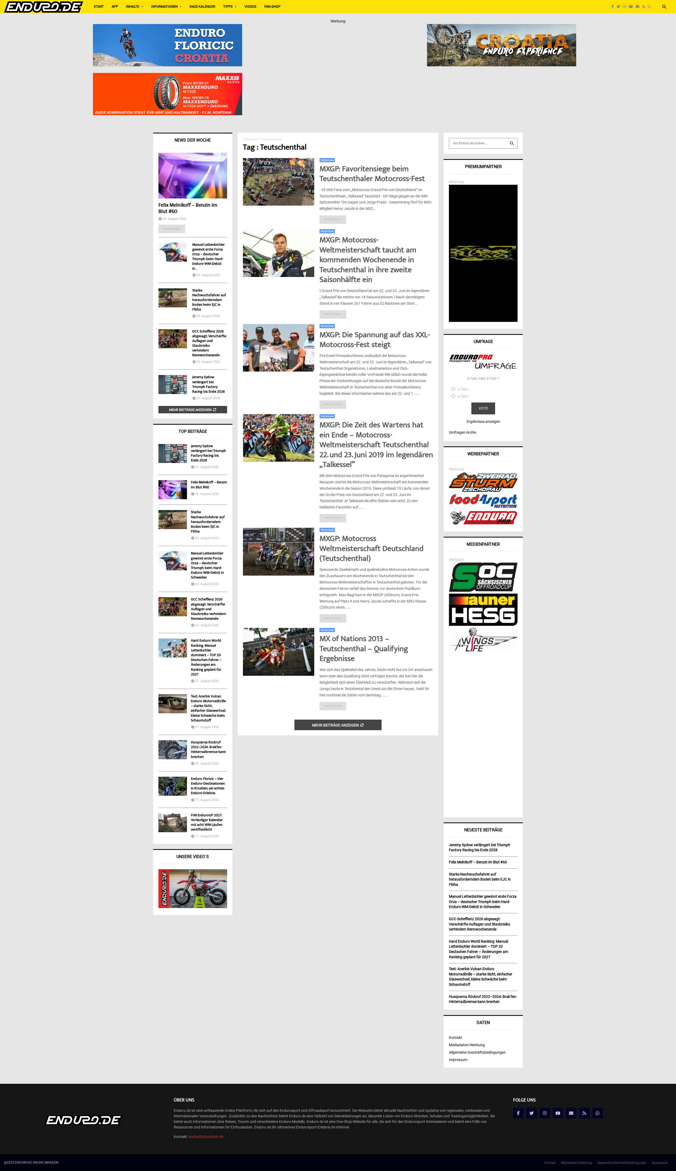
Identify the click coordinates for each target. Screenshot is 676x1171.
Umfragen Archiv (462, 432)
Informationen (164, 6)
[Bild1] (501, 27)
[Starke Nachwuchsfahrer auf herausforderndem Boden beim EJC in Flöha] (172, 297)
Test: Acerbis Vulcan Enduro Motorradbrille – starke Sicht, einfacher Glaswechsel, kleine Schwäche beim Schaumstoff (208, 708)
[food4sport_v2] (483, 508)
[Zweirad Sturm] (483, 490)
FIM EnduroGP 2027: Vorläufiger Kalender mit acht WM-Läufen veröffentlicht (207, 823)
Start (99, 6)
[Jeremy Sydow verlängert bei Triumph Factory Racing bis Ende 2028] (172, 384)
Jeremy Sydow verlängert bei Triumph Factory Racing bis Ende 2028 (208, 384)
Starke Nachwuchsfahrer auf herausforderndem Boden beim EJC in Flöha (209, 300)
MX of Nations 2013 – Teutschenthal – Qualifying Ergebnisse (364, 649)
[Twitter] (620, 6)
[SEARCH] (512, 143)
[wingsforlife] (483, 650)
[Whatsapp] (651, 6)
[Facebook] (614, 6)
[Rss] (645, 6)
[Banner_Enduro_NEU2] (167, 27)
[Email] (639, 6)
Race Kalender (202, 6)
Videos (250, 6)
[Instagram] (626, 6)
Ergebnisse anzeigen (483, 421)
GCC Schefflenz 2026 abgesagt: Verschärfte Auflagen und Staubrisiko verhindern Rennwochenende (209, 343)
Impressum (458, 1060)
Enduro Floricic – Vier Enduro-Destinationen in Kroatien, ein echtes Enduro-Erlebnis (208, 786)
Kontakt (455, 1037)
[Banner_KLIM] (483, 320)
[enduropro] (483, 523)
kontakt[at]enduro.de (206, 1137)
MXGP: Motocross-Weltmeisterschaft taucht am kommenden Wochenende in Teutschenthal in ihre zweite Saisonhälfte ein (368, 260)
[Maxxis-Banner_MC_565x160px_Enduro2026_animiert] (167, 76)
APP (115, 6)
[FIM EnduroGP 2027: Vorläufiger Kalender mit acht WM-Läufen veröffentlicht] (172, 822)
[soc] (483, 591)
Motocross (327, 160)
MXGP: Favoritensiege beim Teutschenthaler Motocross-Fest (372, 174)
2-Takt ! (463, 389)
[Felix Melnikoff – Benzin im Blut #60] (192, 175)
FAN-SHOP (272, 6)
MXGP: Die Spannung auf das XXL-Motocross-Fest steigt (375, 340)
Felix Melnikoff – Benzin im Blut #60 (187, 209)
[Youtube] (632, 6)
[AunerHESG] (483, 624)
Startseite (250, 139)
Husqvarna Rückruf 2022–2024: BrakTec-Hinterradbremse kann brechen (208, 750)
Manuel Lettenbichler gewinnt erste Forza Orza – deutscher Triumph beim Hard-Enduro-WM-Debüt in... (208, 256)
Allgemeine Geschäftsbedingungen (477, 1052)
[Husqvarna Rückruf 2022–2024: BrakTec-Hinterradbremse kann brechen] (172, 749)
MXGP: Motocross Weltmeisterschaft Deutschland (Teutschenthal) (372, 549)
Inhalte (132, 6)
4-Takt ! (463, 396)
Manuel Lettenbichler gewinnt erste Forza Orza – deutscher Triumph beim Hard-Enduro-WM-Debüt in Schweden (207, 565)
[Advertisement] (483, 732)
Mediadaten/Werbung (467, 1045)
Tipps (228, 6)
